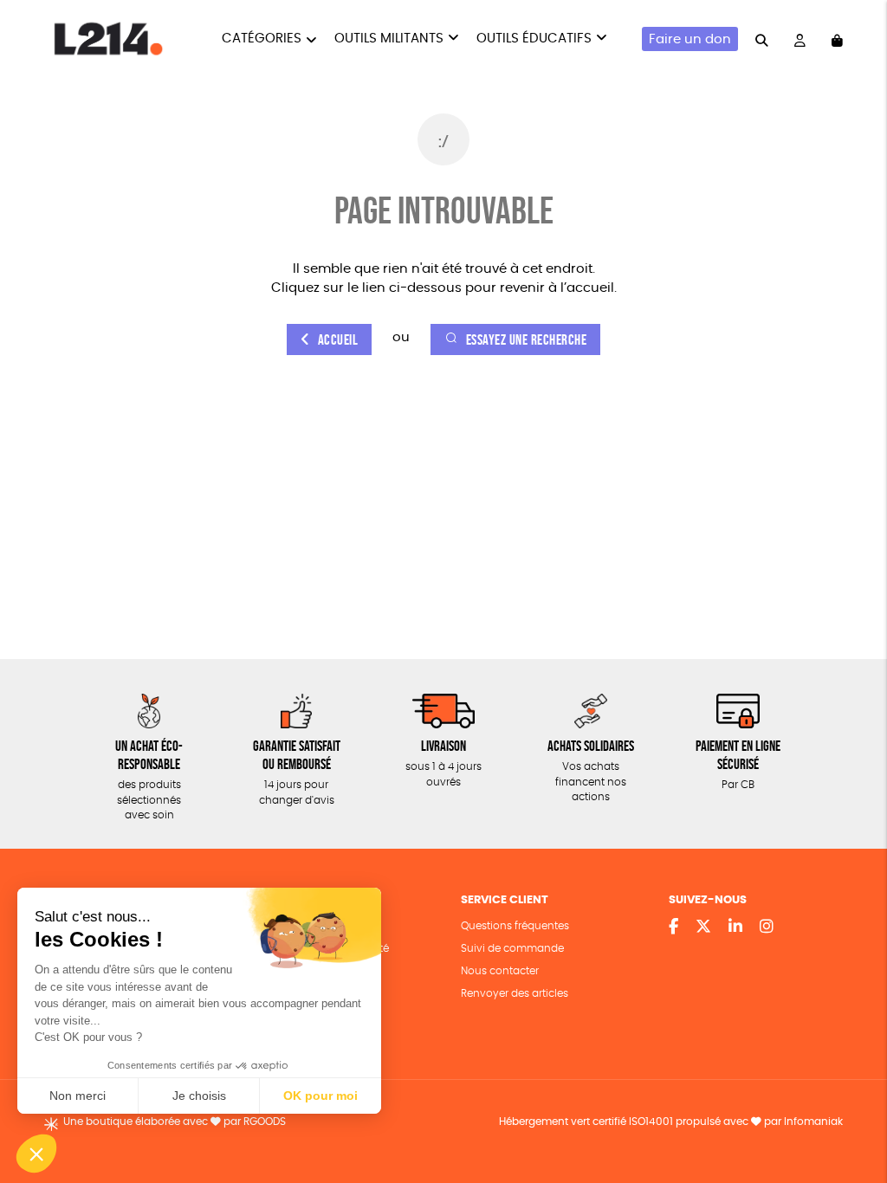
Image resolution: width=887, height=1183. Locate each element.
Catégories (261, 38)
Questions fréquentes (515, 926)
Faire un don (690, 39)
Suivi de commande (512, 949)
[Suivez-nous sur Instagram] (767, 927)
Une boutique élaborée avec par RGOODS (174, 1122)
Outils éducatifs (534, 38)
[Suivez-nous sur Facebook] (673, 927)
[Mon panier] (837, 38)
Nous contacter (500, 971)
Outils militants (389, 38)
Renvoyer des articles (514, 994)
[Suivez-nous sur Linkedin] (735, 927)
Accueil (338, 339)
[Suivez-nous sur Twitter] (703, 927)
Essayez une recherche (526, 339)
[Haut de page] (852, 1113)
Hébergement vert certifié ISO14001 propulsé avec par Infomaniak (671, 1122)
